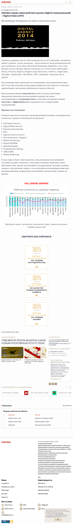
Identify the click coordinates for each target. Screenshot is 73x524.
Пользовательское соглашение (46, 458)
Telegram (45, 505)
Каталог (4, 494)
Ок (58, 520)
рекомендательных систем (53, 516)
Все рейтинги (67, 405)
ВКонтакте (9, 509)
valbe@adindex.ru (55, 379)
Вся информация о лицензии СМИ (47, 454)
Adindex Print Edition (45, 487)
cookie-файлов (59, 513)
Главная (3, 7)
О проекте (5, 483)
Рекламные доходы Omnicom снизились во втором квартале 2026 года (34, 361)
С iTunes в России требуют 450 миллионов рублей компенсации (59, 340)
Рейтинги (41, 483)
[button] (70, 387)
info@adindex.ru (7, 515)
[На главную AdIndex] (18, 442)
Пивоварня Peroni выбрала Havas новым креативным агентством (23, 342)
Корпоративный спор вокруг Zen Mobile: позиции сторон (11, 360)
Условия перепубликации (45, 443)
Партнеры (5, 490)
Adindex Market (43, 490)
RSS (24, 505)
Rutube (44, 509)
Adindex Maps (43, 494)
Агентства (18, 7)
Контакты (8, 505)
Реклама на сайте (8, 487)
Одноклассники (29, 509)
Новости (10, 7)
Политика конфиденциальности (47, 456)
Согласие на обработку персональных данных (51, 462)
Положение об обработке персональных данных (51, 460)
